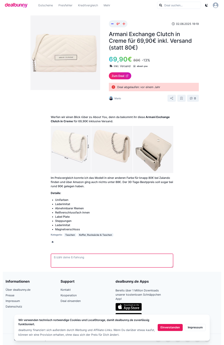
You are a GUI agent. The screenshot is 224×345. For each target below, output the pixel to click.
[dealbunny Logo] (17, 5)
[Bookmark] (181, 98)
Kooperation (69, 295)
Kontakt (66, 289)
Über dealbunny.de (18, 289)
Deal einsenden (71, 301)
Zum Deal (118, 76)
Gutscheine (45, 5)
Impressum (195, 327)
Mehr (107, 5)
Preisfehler (65, 5)
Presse (10, 295)
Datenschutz (14, 306)
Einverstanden (170, 327)
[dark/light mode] (206, 5)
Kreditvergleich (88, 5)
